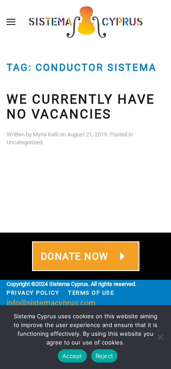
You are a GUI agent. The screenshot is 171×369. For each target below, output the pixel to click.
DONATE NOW (75, 256)
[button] (11, 22)
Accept (72, 355)
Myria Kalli (45, 134)
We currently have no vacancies (81, 107)
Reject (105, 355)
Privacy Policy (33, 292)
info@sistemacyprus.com (51, 302)
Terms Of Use (91, 292)
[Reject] (160, 337)
